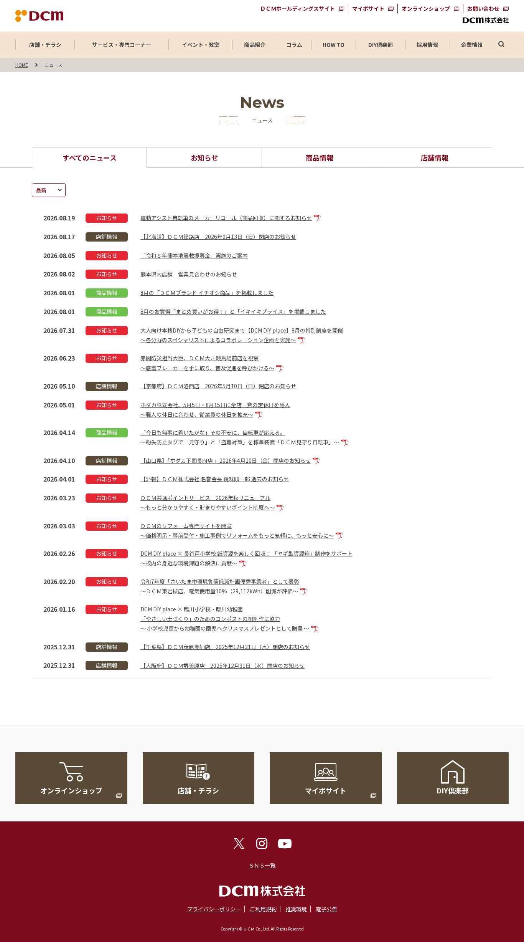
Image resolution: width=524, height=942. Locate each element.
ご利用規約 (263, 909)
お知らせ (204, 157)
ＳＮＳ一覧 (262, 865)
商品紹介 (254, 44)
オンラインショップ (426, 8)
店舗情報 (434, 157)
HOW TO (333, 44)
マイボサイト (368, 8)
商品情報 (319, 157)
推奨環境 (296, 909)
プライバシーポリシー (214, 909)
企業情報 (472, 44)
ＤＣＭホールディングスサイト (297, 8)
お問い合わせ (483, 8)
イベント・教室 (200, 44)
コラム (294, 44)
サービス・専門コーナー (121, 44)
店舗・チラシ (45, 44)
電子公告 (326, 909)
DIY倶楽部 (380, 44)
